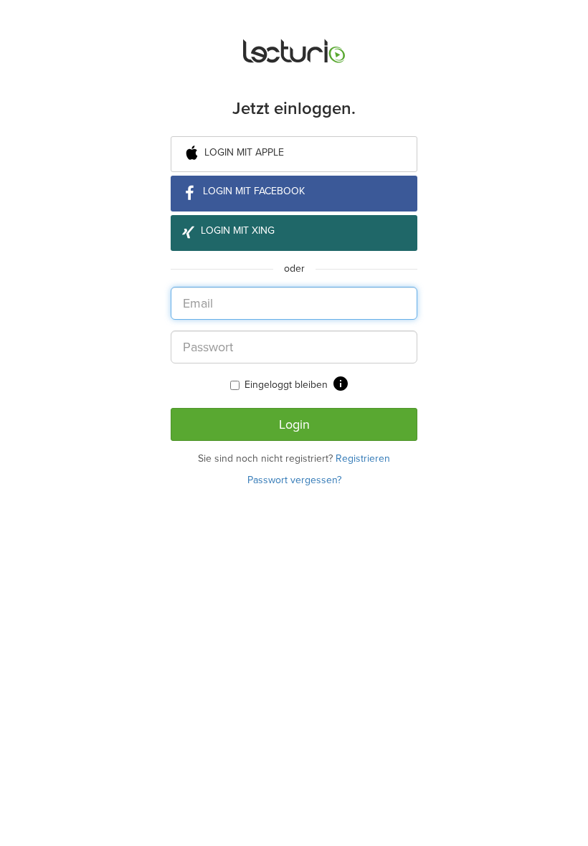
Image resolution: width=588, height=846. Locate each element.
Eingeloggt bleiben (286, 385)
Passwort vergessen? (294, 480)
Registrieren (363, 458)
